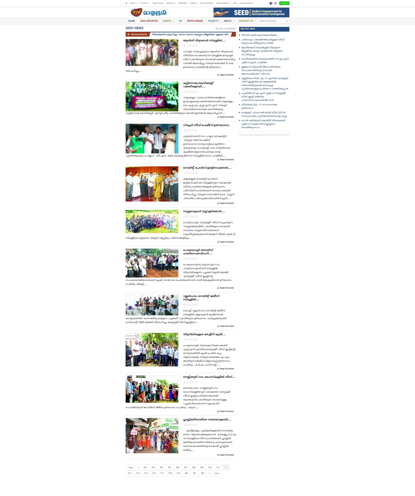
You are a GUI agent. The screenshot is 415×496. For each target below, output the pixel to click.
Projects (170, 3)
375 (146, 473)
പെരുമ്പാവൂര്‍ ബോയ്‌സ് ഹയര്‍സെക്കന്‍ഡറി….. (198, 252)
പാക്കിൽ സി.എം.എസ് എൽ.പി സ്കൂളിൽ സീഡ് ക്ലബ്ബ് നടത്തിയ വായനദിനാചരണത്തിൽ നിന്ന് (263, 97)
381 (194, 473)
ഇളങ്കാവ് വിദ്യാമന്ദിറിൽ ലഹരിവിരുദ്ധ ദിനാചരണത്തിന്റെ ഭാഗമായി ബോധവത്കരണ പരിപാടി (260, 70)
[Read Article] (156, 42)
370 (210, 467)
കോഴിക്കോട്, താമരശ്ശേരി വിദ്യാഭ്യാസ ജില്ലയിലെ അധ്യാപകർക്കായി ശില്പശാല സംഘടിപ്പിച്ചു (262, 51)
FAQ (235, 3)
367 (185, 467)
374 (137, 473)
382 (202, 473)
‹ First (130, 467)
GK (180, 21)
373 (129, 473)
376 (154, 473)
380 (186, 473)
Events (167, 21)
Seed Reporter (149, 21)
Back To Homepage (226, 28)
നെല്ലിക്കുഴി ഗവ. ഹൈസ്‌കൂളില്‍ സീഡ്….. (209, 377)
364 (161, 467)
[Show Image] (148, 42)
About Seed (158, 3)
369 (202, 467)
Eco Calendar (206, 3)
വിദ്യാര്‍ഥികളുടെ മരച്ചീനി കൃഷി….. (204, 334)
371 (218, 467)
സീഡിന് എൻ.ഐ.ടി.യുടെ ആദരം (259, 35)
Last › (217, 473)
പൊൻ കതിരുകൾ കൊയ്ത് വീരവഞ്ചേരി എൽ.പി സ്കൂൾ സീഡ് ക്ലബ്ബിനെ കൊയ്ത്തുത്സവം (263, 124)
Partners (182, 3)
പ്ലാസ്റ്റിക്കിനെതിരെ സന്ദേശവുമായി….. (207, 419)
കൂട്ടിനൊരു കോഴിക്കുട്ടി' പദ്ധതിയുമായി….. (198, 85)
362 (145, 467)
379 (178, 473)
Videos (193, 3)
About (227, 21)
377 (162, 473)
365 (169, 467)
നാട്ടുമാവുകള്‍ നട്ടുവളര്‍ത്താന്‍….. (204, 211)
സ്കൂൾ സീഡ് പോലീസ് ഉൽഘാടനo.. (206, 125)
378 (170, 473)
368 (194, 467)
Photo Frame (195, 21)
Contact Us (246, 21)
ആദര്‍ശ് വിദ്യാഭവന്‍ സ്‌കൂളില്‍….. (204, 40)
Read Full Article (225, 75)
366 (177, 467)
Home (131, 21)
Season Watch (246, 3)
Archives (284, 3)
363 (153, 467)
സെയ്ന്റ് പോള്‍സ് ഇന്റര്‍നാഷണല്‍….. (207, 168)
